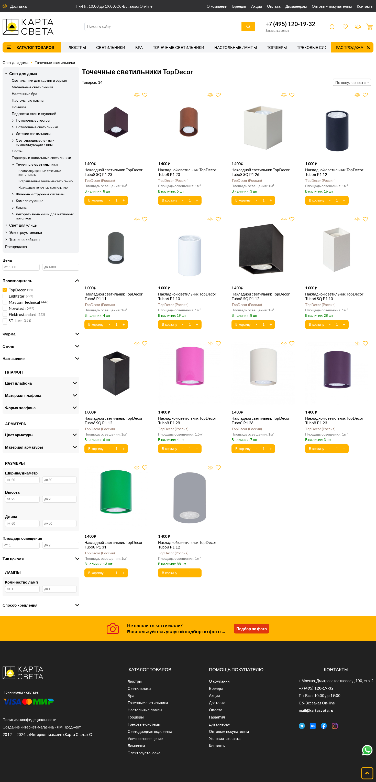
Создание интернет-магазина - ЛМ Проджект (42, 727)
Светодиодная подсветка (150, 731)
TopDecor (99, 180)
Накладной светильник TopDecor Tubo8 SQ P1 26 (260, 172)
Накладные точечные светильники (43, 187)
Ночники (19, 107)
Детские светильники (33, 134)
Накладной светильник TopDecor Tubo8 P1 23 (334, 420)
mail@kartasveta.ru (316, 710)
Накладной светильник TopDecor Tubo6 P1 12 (334, 172)
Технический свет (24, 239)
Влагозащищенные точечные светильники (39, 173)
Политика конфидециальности (29, 719)
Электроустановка (25, 232)
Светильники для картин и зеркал (39, 80)
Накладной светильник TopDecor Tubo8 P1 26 (260, 420)
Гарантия (217, 717)
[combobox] (352, 82)
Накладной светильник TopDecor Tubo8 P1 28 (187, 420)
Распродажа (349, 47)
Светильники (110, 47)
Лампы (21, 207)
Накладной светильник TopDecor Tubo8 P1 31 (113, 544)
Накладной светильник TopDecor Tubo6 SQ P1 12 (113, 420)
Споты (17, 151)
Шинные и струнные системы (40, 194)
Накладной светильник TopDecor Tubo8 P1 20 (187, 172)
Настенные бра (24, 94)
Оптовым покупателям (332, 6)
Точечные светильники (178, 47)
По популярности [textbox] (350, 82)
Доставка (18, 6)
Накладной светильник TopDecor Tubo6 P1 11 (113, 296)
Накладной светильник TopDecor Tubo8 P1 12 (187, 544)
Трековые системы (318, 47)
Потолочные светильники (37, 127)
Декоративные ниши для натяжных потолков (45, 216)
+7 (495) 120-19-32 (290, 23)
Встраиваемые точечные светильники (45, 181)
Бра (139, 47)
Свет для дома (15, 62)
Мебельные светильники (32, 87)
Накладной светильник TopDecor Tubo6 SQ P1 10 (334, 296)
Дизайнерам (296, 6)
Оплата (273, 6)
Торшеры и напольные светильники (41, 158)
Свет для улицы (23, 225)
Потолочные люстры (33, 120)
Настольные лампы (235, 47)
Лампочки (136, 745)
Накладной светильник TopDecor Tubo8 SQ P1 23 (113, 172)
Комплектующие (29, 201)
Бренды (239, 6)
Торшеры (277, 47)
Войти (332, 27)
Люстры (77, 47)
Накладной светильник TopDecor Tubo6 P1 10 (187, 296)
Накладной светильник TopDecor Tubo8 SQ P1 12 (260, 296)
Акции (256, 6)
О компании (217, 6)
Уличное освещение (145, 738)
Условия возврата (224, 738)
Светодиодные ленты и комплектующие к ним (35, 142)
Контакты (365, 6)
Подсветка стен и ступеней (34, 114)
